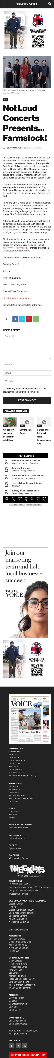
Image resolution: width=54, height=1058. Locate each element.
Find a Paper (15, 766)
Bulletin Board (15, 789)
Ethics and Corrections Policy (22, 775)
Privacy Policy (15, 769)
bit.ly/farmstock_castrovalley (17, 298)
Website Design (16, 904)
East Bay (13, 1007)
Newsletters (14, 751)
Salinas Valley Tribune (19, 982)
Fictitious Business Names (21, 798)
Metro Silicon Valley (18, 945)
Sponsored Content (18, 916)
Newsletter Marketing (19, 922)
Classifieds (14, 792)
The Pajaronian (16, 985)
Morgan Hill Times (17, 976)
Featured (13, 814)
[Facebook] (15, 319)
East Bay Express (17, 939)
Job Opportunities (17, 1021)
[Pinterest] (29, 319)
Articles (12, 817)
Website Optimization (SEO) (21, 910)
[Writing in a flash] (27, 422)
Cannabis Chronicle (18, 1004)
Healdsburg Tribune (18, 964)
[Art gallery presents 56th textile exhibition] (10, 422)
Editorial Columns (17, 838)
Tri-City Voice (15, 988)
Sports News (15, 848)
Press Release (15, 763)
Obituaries (13, 801)
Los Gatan (14, 973)
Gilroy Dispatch (16, 961)
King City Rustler (16, 970)
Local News (14, 811)
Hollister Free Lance (18, 967)
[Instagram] (18, 1045)
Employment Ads (17, 795)
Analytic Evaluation (18, 919)
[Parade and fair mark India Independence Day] (44, 422)
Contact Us (14, 757)
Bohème (13, 1001)
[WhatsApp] (36, 319)
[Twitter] (22, 319)
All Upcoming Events (18, 858)
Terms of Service (16, 772)
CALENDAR (14, 855)
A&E (5, 99)
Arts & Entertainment (18, 827)
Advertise (13, 786)
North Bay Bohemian (18, 948)
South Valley (15, 1010)
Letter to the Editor (17, 760)
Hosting (12, 907)
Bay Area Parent (16, 998)
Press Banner (15, 979)
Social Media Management (21, 913)
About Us (13, 754)
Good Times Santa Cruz (20, 942)
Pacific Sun (14, 951)
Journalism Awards (18, 1024)
